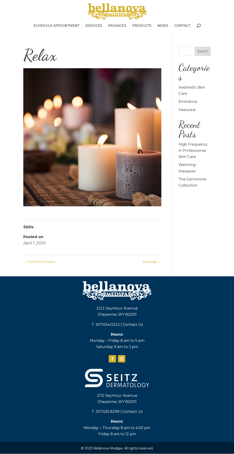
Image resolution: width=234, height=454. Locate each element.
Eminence (187, 101)
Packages (117, 26)
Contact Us (133, 324)
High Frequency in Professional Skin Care (192, 150)
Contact (182, 26)
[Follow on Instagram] (121, 358)
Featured (186, 110)
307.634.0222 (108, 324)
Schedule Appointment (56, 26)
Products (142, 26)
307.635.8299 (108, 411)
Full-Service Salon (39, 262)
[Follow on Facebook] (112, 358)
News (162, 26)
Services (93, 26)
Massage (152, 262)
